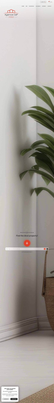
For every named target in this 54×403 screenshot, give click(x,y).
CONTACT (49, 6)
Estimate (44, 6)
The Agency (38, 6)
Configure (6, 399)
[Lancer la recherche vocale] (27, 243)
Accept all (14, 399)
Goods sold (31, 6)
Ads (26, 6)
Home (23, 6)
